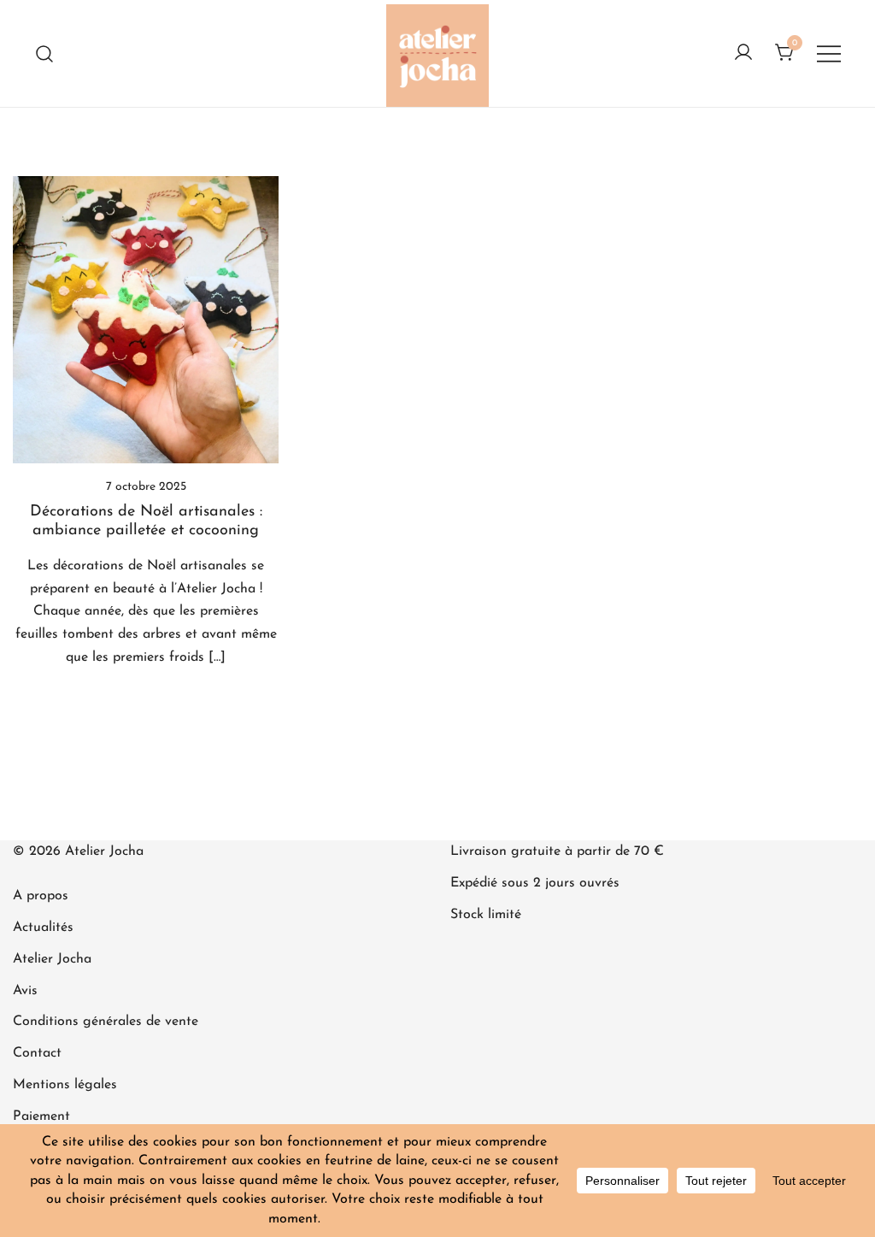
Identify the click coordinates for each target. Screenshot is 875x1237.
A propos (40, 896)
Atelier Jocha (52, 959)
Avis (25, 991)
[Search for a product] (45, 53)
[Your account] (743, 54)
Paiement (41, 1116)
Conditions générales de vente (105, 1021)
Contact (37, 1053)
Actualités (43, 927)
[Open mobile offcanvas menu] (829, 53)
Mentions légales (65, 1085)
